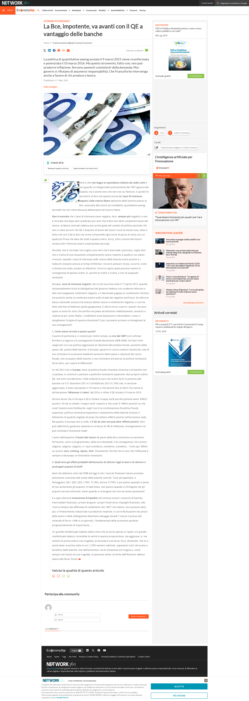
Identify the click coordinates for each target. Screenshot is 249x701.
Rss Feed (72, 656)
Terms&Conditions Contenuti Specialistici (118, 656)
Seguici (75, 650)
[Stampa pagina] (59, 50)
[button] (8, 10)
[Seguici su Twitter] (93, 650)
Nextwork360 (52, 668)
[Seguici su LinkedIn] (87, 650)
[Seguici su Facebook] (98, 650)
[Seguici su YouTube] (104, 650)
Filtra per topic (164, 175)
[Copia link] (63, 50)
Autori (56, 656)
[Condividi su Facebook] (54, 50)
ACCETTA (179, 686)
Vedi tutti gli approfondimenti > (193, 303)
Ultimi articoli (47, 10)
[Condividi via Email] (68, 50)
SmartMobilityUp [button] (118, 10)
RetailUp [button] (102, 10)
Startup (142, 10)
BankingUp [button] (76, 10)
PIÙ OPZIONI (179, 695)
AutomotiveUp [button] (61, 10)
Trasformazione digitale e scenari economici (72, 43)
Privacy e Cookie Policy (88, 656)
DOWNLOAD (196, 76)
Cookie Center (144, 656)
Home (46, 43)
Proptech (133, 10)
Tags (64, 656)
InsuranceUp (91, 10)
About (49, 656)
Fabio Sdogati (50, 86)
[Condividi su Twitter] (45, 50)
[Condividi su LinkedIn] (49, 50)
